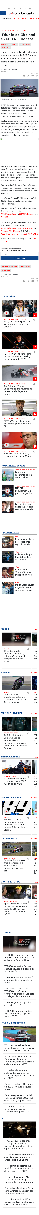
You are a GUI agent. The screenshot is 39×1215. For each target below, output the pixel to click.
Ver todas (34, 629)
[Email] (29, 8)
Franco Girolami (25, 44)
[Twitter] (14, 8)
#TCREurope (14, 231)
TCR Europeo (5, 47)
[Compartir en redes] (34, 319)
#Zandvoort (6, 233)
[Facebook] (9, 8)
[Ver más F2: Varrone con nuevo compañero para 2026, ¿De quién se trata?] (16, 767)
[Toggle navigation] (3, 13)
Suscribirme (19, 258)
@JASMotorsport (27, 214)
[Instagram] (24, 8)
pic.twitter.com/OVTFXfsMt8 (25, 233)
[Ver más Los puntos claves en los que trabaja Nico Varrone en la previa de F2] (8, 507)
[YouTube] (19, 8)
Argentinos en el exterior (9, 44)
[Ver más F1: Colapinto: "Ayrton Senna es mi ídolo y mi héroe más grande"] (8, 572)
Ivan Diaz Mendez (11, 69)
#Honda (4, 216)
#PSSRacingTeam (9, 214)
